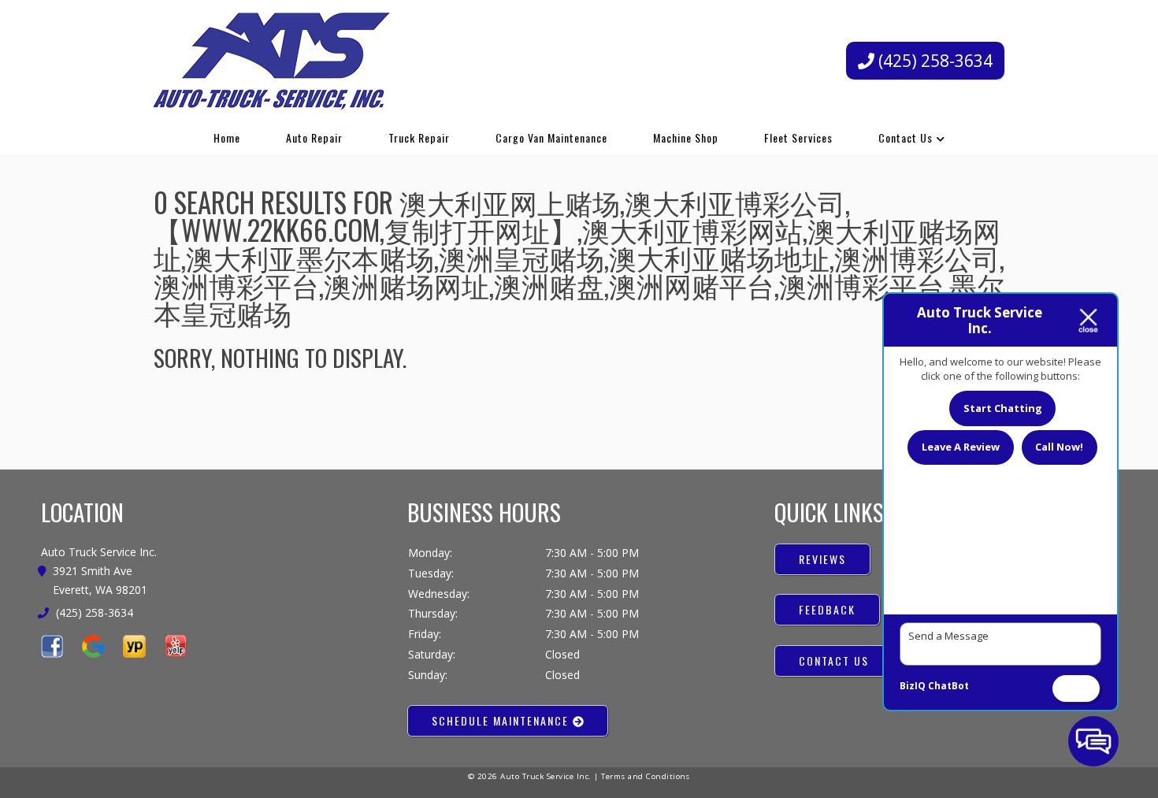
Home (226, 137)
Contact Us (905, 137)
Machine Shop (685, 137)
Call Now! (1059, 447)
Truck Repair (419, 137)
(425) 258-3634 (933, 61)
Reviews (822, 559)
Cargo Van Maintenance (551, 137)
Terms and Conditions (645, 776)
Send (1076, 688)
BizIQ (913, 685)
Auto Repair (314, 137)
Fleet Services (798, 137)
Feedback (827, 609)
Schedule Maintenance (502, 720)
